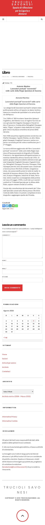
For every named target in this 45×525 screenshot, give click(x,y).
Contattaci (6, 371)
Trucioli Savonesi (18, 76)
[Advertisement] (22, 45)
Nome (4, 260)
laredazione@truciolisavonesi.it (14, 467)
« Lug (5, 337)
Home (4, 354)
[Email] (13, 205)
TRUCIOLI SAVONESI (22, 3)
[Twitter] (7, 205)
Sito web (5, 276)
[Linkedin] (10, 205)
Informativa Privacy (9, 417)
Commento (6, 235)
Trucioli (30, 76)
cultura (11, 208)
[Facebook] (3, 205)
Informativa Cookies (10, 421)
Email (4, 268)
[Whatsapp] (16, 205)
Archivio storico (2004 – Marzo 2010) (16, 396)
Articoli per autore (9, 363)
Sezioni (5, 359)
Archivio (5, 367)
